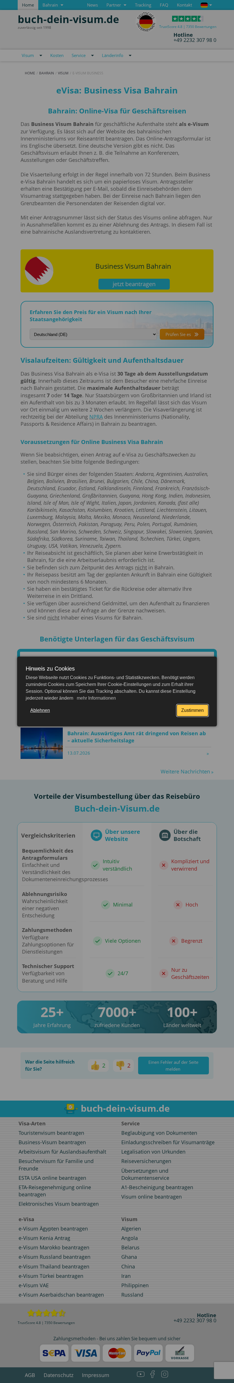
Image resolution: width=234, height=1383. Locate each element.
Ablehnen (40, 710)
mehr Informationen (96, 698)
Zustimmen (192, 710)
